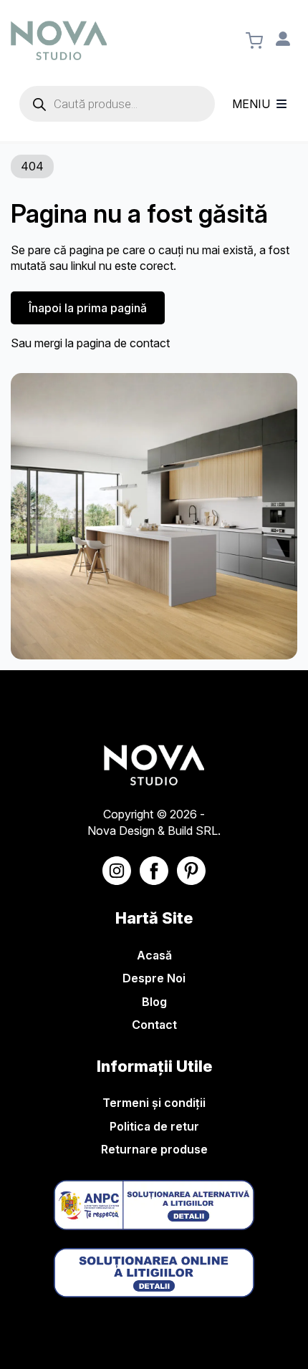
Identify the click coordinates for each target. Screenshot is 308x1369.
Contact (154, 1024)
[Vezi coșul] (254, 41)
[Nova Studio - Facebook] (154, 870)
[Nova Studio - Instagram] (116, 870)
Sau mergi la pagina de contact (90, 343)
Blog (154, 1002)
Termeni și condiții (154, 1102)
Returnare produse (154, 1149)
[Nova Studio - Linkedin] (191, 870)
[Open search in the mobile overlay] (117, 103)
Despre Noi (154, 978)
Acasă (154, 955)
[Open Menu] (281, 103)
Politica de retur (154, 1126)
